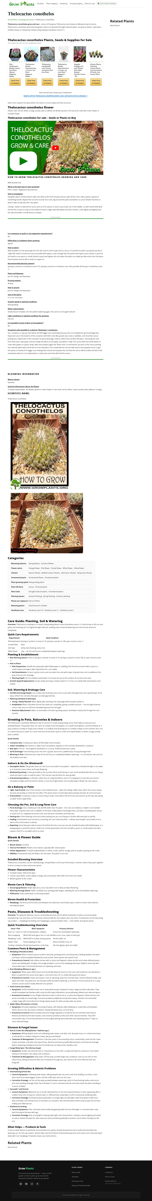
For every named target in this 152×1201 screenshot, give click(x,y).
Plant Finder (76, 1172)
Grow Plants (12, 20)
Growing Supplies (76, 3)
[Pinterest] (21, 1184)
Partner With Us (113, 1182)
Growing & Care (77, 1181)
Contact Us (109, 1172)
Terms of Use (109, 1177)
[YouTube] (26, 1184)
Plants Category (51, 3)
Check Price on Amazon (15, 82)
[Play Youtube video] (55, 148)
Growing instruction (26, 20)
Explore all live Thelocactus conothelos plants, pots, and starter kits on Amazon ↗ (55, 96)
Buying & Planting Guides (81, 1185)
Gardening (63, 3)
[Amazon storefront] (37, 1184)
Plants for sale (90, 3)
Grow (26, 1168)
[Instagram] (32, 1184)
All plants (40, 3)
